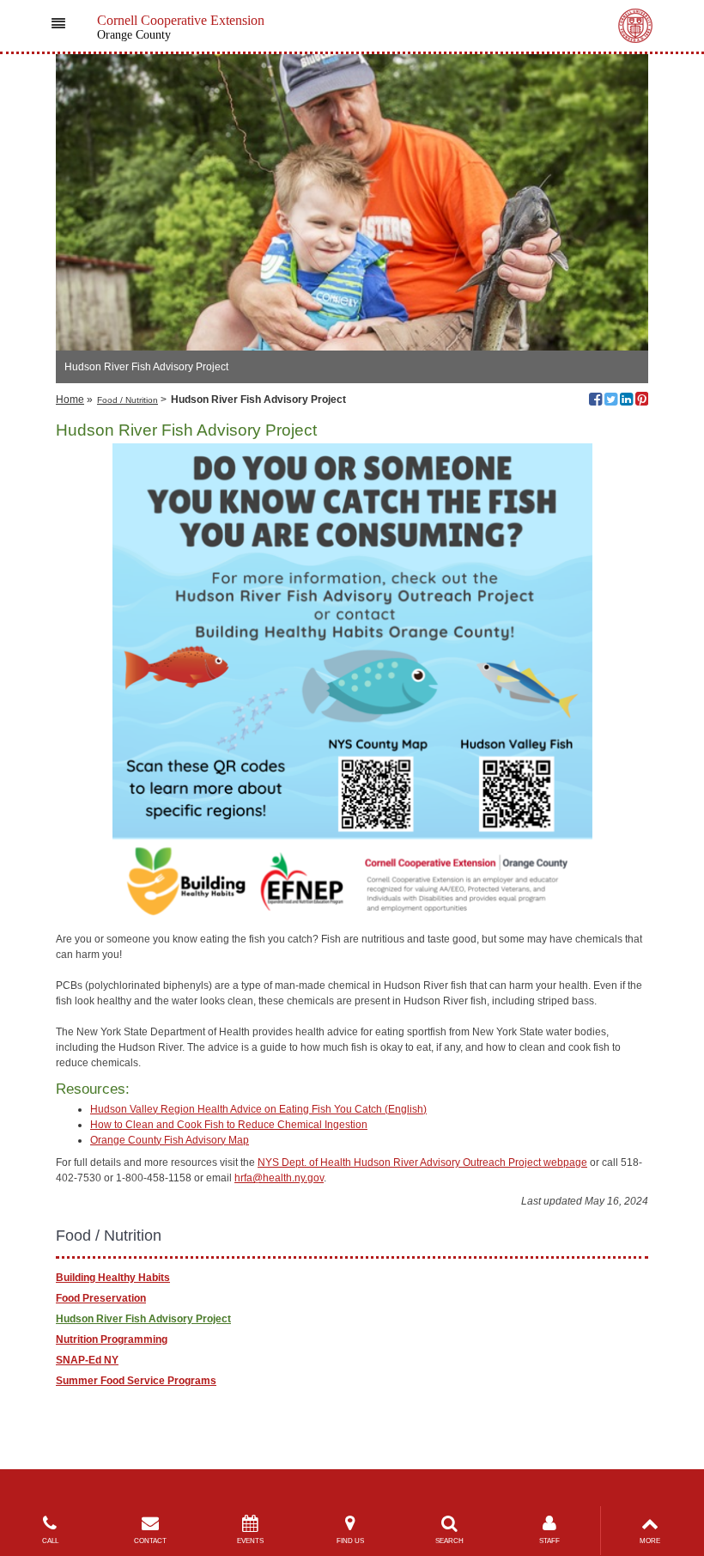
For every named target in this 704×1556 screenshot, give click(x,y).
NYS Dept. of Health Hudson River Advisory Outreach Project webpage (422, 1162)
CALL (50, 1541)
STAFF (549, 1541)
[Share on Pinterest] (641, 401)
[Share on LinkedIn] (626, 401)
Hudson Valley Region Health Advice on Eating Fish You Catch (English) (258, 1109)
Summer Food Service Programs (136, 1381)
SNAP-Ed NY (87, 1360)
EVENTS (250, 1541)
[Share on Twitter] (610, 401)
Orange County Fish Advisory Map (169, 1140)
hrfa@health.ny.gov (279, 1178)
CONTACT (150, 1541)
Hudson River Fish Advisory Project (143, 1319)
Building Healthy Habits (113, 1278)
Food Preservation (101, 1298)
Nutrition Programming (111, 1339)
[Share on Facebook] (595, 401)
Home (70, 400)
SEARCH (449, 1541)
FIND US (350, 1541)
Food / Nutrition (127, 400)
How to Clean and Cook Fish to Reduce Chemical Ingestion (228, 1125)
